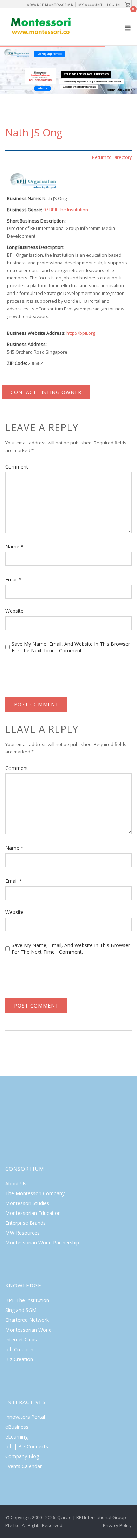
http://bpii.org (80, 333)
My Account (90, 4)
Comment (16, 466)
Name (14, 546)
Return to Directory (112, 157)
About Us (15, 1183)
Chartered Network (27, 1320)
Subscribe (42, 88)
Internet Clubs (21, 1339)
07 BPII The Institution (65, 210)
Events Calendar (23, 1466)
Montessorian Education (33, 1213)
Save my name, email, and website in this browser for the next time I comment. (71, 647)
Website (14, 610)
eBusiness (16, 1426)
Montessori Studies (27, 1203)
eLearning (16, 1436)
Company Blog (22, 1456)
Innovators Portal (25, 1417)
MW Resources (22, 1232)
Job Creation (19, 1349)
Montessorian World (28, 1329)
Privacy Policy (117, 1525)
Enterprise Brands (25, 1223)
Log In (113, 4)
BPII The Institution (27, 1300)
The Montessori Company (35, 1193)
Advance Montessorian (50, 4)
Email (13, 579)
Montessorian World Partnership (42, 1242)
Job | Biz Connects (26, 1446)
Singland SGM (21, 1310)
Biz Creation (19, 1359)
